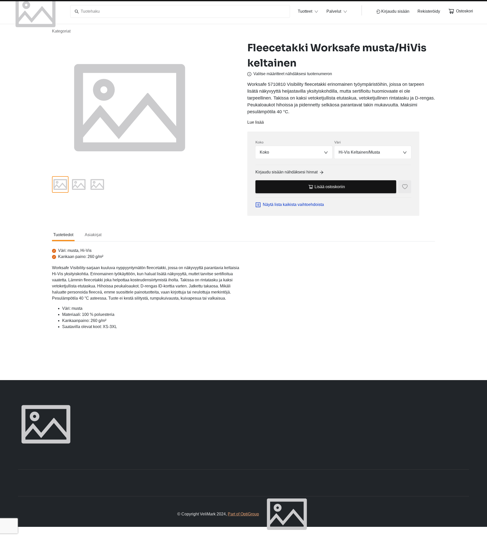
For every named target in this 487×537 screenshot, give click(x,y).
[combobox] (293, 152)
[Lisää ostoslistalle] (404, 186)
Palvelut (333, 11)
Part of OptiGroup (243, 514)
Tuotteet (305, 11)
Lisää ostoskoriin (330, 187)
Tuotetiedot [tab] (63, 235)
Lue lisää (255, 122)
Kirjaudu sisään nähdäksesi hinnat (286, 172)
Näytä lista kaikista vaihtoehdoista (293, 204)
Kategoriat (61, 31)
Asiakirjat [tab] (93, 235)
